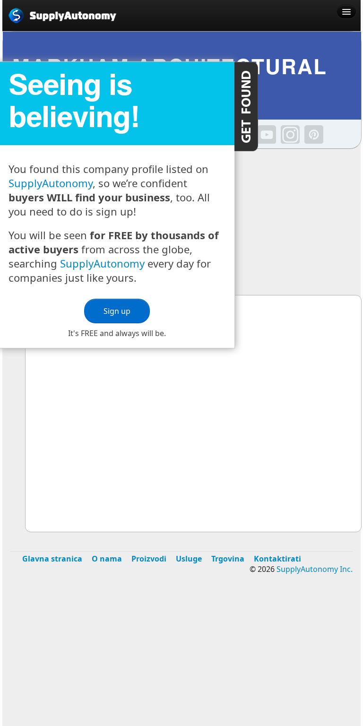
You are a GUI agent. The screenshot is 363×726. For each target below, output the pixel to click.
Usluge (189, 558)
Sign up (117, 311)
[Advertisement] (181, 657)
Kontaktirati (277, 558)
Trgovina (227, 558)
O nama (107, 558)
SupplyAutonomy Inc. (315, 569)
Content (246, 106)
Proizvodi (148, 558)
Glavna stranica (52, 558)
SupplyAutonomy (51, 183)
